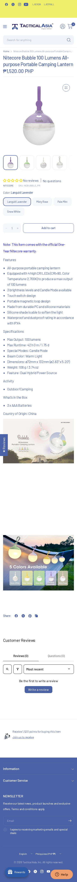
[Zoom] (66, 87)
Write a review (38, 689)
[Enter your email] (70, 821)
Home (6, 51)
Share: (7, 615)
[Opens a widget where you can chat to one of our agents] (61, 875)
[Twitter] (13, 4)
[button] (13, 180)
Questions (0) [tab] (56, 656)
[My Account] (62, 26)
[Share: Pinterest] (30, 615)
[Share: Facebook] (16, 615)
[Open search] (7, 669)
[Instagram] (19, 4)
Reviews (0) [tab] (20, 656)
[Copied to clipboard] (36, 615)
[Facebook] (6, 4)
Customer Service (15, 780)
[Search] (69, 40)
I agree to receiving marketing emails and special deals (38, 831)
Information (11, 769)
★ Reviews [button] (4, 445)
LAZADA (36, 4)
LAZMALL (49, 4)
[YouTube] (26, 4)
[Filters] (17, 669)
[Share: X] (23, 615)
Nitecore (8, 185)
